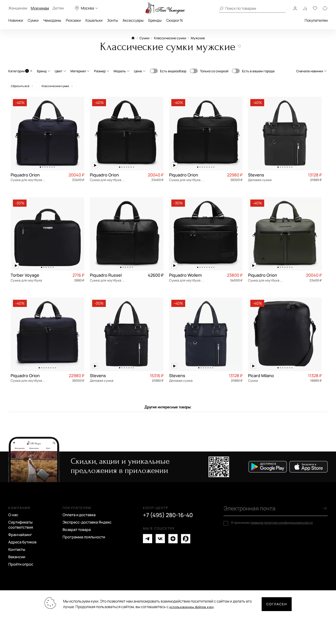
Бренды (155, 20)
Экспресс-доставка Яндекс (87, 522)
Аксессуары (133, 20)
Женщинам (17, 8)
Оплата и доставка (79, 514)
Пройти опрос (20, 564)
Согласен (276, 604)
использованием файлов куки (191, 607)
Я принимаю (272, 523)
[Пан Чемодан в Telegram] (147, 538)
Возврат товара (77, 529)
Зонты (112, 20)
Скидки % (174, 20)
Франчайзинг (20, 534)
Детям (58, 8)
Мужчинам (40, 8)
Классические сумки (170, 38)
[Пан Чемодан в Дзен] (173, 538)
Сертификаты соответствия (20, 525)
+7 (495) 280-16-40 (168, 515)
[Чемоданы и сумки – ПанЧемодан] (165, 8)
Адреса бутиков (22, 542)
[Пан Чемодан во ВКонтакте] (160, 538)
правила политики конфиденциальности (281, 522)
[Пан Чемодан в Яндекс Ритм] (185, 538)
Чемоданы (52, 20)
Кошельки (94, 20)
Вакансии (16, 556)
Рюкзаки (73, 20)
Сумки (33, 20)
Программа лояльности (84, 536)
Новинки (15, 20)
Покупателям (316, 20)
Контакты (16, 549)
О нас (13, 514)
